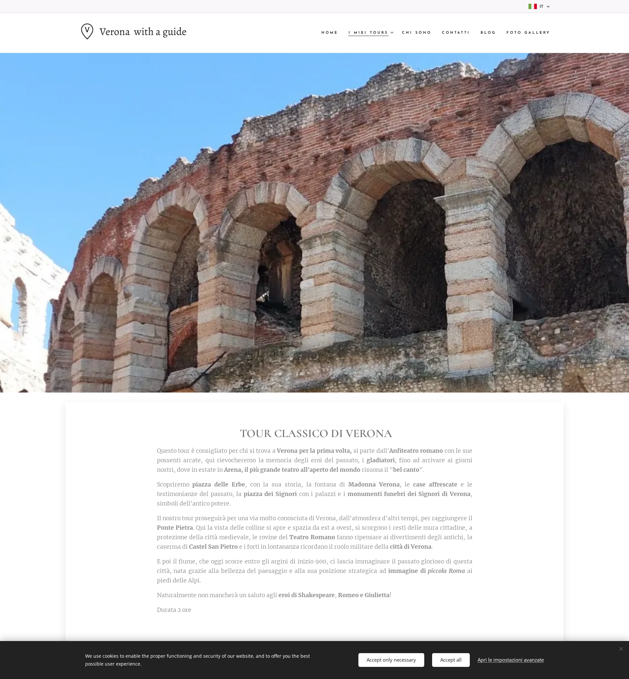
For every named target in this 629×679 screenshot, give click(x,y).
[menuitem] (331, 33)
